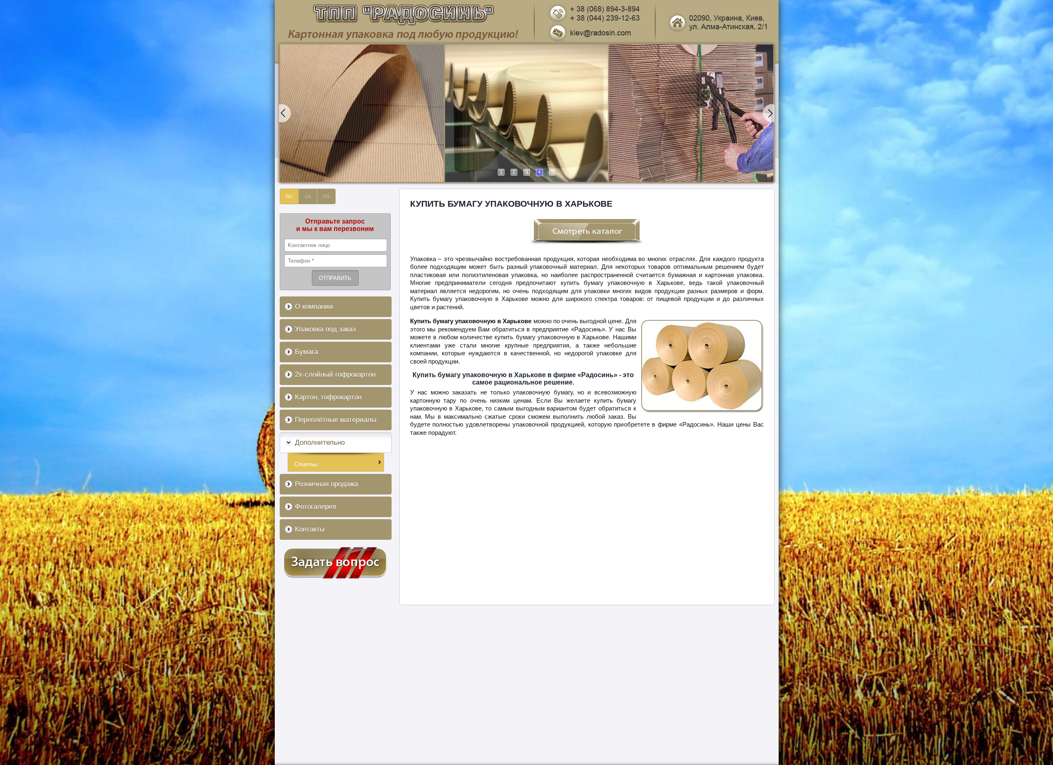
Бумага (306, 352)
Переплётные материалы (335, 420)
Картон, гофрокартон (328, 397)
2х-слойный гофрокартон (335, 374)
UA (308, 196)
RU (289, 196)
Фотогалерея (315, 507)
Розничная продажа (326, 484)
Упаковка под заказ (325, 329)
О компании (314, 306)
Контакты (310, 529)
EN (326, 196)
